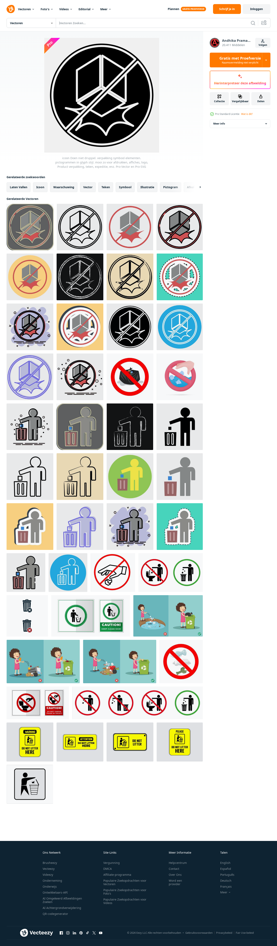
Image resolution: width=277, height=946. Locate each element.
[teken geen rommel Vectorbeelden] (30, 742)
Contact (174, 869)
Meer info (219, 123)
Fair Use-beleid (245, 933)
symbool (125, 187)
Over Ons (175, 875)
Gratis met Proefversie (240, 60)
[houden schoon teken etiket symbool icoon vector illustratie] (90, 616)
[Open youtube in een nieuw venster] (100, 932)
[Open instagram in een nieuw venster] (68, 932)
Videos (64, 9)
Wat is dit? (247, 114)
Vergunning (111, 863)
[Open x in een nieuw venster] (94, 932)
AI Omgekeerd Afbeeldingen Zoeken (62, 900)
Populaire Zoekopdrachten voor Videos (124, 901)
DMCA (107, 869)
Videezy (48, 875)
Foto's (45, 9)
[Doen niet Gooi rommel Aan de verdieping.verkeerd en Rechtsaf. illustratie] (168, 616)
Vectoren (24, 9)
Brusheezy (50, 863)
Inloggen (256, 9)
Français (226, 886)
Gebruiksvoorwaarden (199, 933)
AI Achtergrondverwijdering (62, 908)
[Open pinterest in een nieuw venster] (81, 932)
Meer (103, 9)
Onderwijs (50, 886)
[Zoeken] (253, 22)
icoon (40, 187)
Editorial (84, 9)
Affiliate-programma (117, 875)
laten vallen (18, 187)
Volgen (263, 45)
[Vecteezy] (11, 9)
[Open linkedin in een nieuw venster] (74, 932)
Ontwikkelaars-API (55, 892)
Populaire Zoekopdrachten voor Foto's (124, 891)
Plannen (173, 9)
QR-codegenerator (55, 914)
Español (225, 869)
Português (227, 875)
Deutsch (225, 881)
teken (105, 187)
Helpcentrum (178, 863)
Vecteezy (49, 869)
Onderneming (52, 881)
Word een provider (175, 882)
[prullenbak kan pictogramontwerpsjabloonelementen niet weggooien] (27, 616)
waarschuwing (63, 187)
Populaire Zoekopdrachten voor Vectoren (124, 882)
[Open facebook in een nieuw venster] (61, 932)
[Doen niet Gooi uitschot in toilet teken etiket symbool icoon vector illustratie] (38, 703)
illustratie (147, 187)
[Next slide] (196, 187)
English (225, 863)
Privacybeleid (224, 933)
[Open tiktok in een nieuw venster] (87, 932)
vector (87, 187)
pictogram (170, 187)
